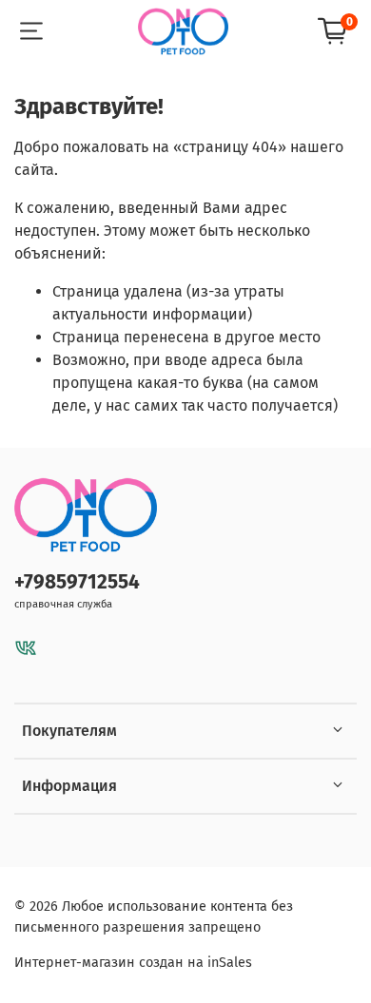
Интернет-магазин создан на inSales (133, 963)
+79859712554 (77, 582)
